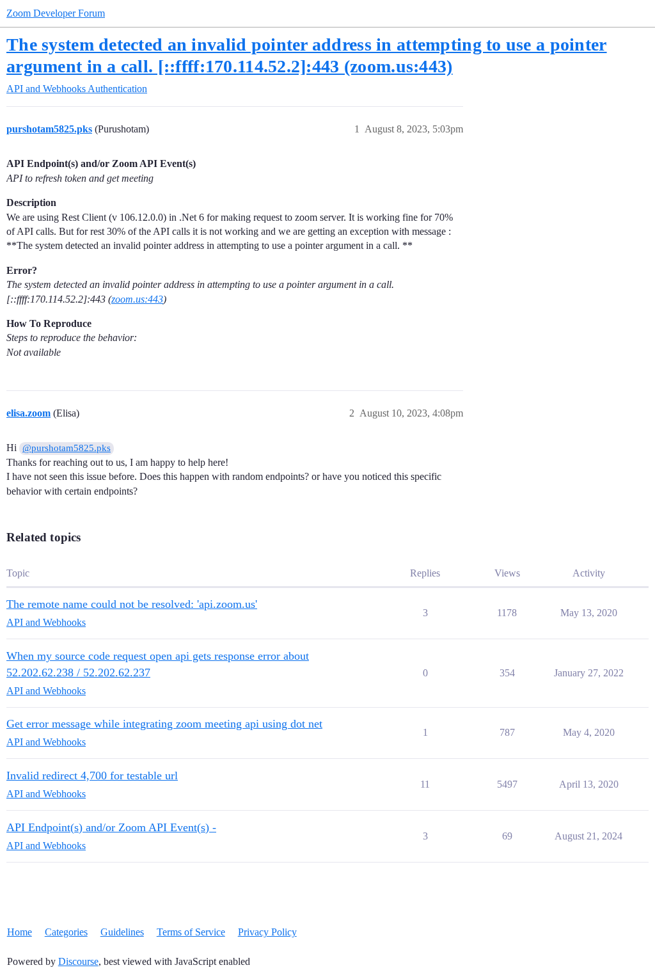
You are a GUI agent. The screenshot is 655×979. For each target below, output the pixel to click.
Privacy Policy (267, 932)
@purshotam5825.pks (66, 448)
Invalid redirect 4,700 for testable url (92, 775)
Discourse (78, 961)
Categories (66, 932)
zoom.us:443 (137, 299)
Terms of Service (191, 932)
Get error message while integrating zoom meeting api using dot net (164, 723)
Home (19, 932)
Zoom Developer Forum (55, 13)
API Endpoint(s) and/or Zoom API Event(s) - (111, 827)
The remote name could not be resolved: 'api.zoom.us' (131, 604)
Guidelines (122, 932)
